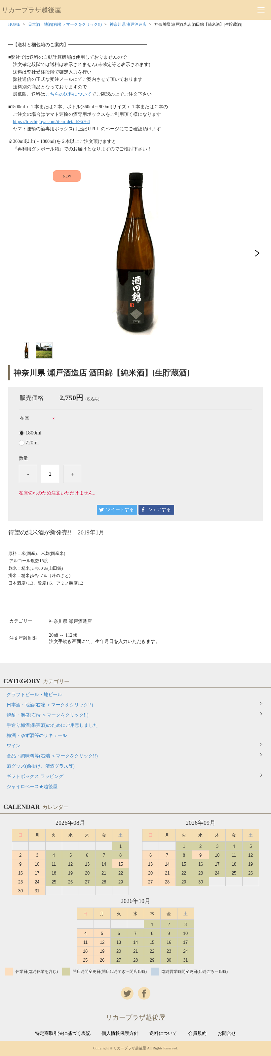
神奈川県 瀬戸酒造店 (128, 24)
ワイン (13, 745)
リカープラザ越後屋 (31, 10)
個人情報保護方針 (119, 1033)
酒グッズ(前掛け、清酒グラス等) (41, 766)
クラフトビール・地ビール (34, 694)
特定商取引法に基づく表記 (63, 1033)
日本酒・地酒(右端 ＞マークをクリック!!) (65, 24)
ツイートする (120, 509)
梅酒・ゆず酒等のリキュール (37, 735)
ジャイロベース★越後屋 (32, 786)
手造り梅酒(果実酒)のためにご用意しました (52, 725)
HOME (14, 24)
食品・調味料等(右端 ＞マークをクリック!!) (52, 755)
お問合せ (226, 1033)
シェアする (159, 509)
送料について (163, 1033)
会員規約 (197, 1033)
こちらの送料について (68, 94)
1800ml (33, 432)
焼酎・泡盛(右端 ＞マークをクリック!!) (48, 715)
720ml (32, 442)
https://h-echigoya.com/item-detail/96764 (51, 121)
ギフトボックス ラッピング (35, 776)
